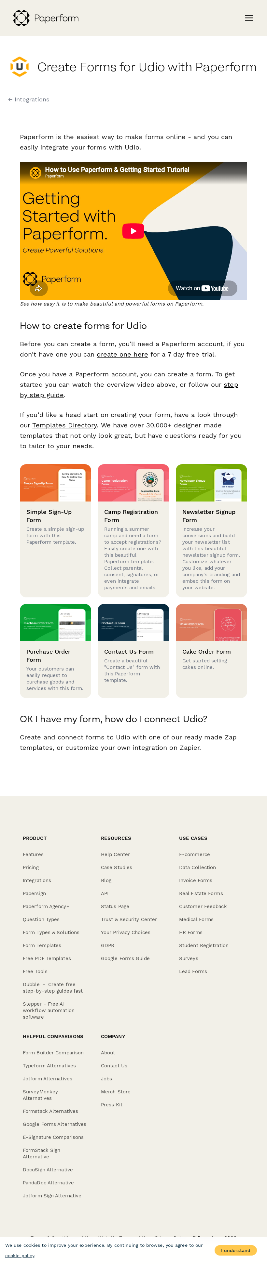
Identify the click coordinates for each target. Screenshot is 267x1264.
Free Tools (35, 971)
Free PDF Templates (47, 958)
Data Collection (197, 867)
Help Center (115, 854)
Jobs (106, 1079)
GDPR (107, 945)
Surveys (188, 958)
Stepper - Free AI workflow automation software (49, 1010)
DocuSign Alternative (48, 1170)
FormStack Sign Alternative (41, 1153)
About (108, 1053)
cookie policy (19, 1255)
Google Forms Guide (125, 958)
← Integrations (28, 99)
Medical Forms (196, 919)
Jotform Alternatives (47, 1079)
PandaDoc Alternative (48, 1183)
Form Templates (42, 945)
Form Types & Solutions (51, 932)
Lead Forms (193, 971)
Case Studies (116, 867)
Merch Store (116, 1092)
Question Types (41, 919)
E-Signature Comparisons (53, 1137)
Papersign (34, 893)
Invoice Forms (195, 880)
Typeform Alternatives (49, 1066)
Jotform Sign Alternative (52, 1196)
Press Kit (111, 1105)
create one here (122, 354)
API (104, 893)
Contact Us (114, 1066)
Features (33, 854)
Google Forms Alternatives (55, 1124)
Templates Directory (64, 425)
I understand (235, 1250)
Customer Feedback (203, 906)
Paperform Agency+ (46, 906)
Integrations (37, 880)
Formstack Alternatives (50, 1111)
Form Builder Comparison (53, 1053)
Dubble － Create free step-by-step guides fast (53, 988)
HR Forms (191, 932)
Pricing (31, 867)
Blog (106, 880)
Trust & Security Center (129, 919)
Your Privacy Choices (125, 932)
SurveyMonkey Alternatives (40, 1095)
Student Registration (204, 945)
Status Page (115, 906)
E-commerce (194, 854)
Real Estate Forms (201, 893)
